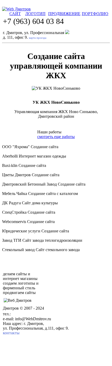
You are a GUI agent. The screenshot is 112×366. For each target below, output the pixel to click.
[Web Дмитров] (16, 9)
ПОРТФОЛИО (95, 13)
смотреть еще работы (56, 136)
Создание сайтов (41, 300)
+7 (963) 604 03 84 (33, 21)
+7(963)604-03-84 (31, 313)
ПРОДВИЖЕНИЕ (64, 13)
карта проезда (37, 37)
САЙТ (15, 13)
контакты (11, 333)
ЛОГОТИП (35, 13)
